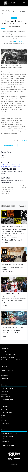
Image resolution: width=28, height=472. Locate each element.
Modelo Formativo (6, 352)
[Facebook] (4, 445)
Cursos (3, 415)
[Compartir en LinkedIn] (19, 41)
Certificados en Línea (7, 399)
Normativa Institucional (7, 357)
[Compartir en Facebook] (15, 41)
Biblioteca (4, 394)
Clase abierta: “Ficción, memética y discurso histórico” (11, 332)
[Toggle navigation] (24, 3)
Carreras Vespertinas (7, 412)
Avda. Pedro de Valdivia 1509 (9, 433)
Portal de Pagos (5, 397)
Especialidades (5, 423)
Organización (4, 378)
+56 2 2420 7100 (5, 442)
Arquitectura (4, 164)
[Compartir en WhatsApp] (22, 41)
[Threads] (9, 445)
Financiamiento (5, 391)
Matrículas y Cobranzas (7, 389)
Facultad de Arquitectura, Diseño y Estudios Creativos (13, 165)
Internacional (4, 376)
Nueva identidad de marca (8, 354)
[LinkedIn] (7, 445)
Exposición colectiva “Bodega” (21, 187)
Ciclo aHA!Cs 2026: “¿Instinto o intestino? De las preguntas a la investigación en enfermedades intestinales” (7, 190)
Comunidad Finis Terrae (13, 164)
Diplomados (4, 418)
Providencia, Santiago (7, 436)
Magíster (3, 420)
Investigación (4, 373)
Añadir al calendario (9, 145)
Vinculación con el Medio (8, 370)
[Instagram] (5, 445)
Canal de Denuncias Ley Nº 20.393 (10, 360)
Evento (7, 10)
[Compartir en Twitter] (17, 41)
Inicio (2, 10)
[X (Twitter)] (11, 445)
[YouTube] (13, 445)
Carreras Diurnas (5, 410)
